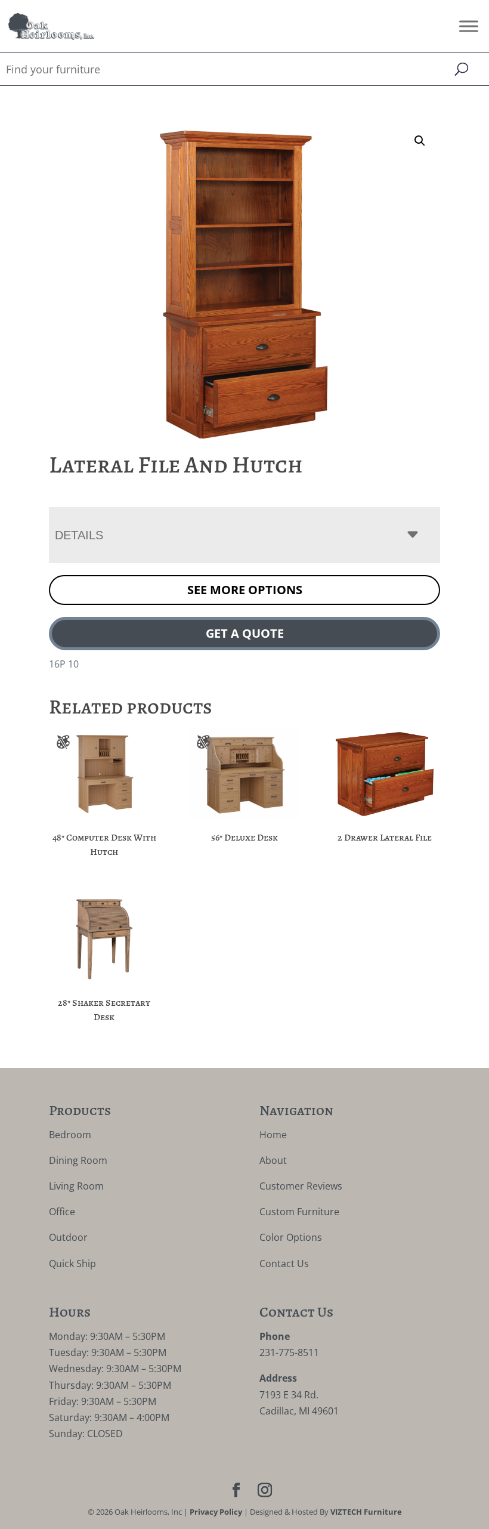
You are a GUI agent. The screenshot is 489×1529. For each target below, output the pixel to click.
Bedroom (70, 1134)
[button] (420, 141)
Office (62, 1211)
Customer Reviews (300, 1186)
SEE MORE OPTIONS (244, 590)
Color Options (290, 1237)
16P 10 (64, 664)
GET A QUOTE (245, 633)
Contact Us (284, 1263)
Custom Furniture (299, 1211)
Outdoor (68, 1237)
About (273, 1160)
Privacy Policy (216, 1511)
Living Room (76, 1186)
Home (273, 1134)
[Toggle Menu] (468, 26)
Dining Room (78, 1160)
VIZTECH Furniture (366, 1511)
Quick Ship (72, 1263)
